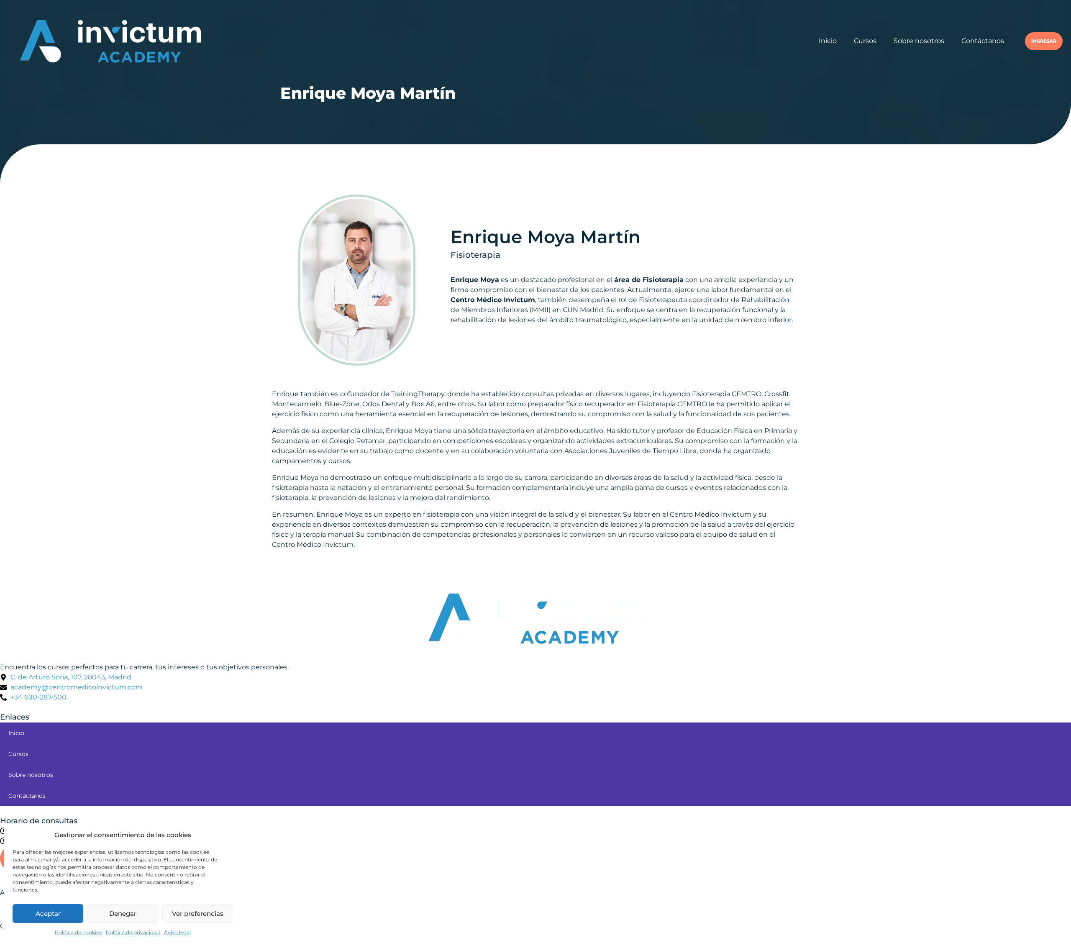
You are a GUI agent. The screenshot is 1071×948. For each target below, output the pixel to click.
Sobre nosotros (919, 41)
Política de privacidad (133, 932)
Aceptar (48, 913)
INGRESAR (1043, 41)
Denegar (122, 913)
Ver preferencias (197, 913)
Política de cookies (78, 932)
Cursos (865, 41)
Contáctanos (982, 41)
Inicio (828, 41)
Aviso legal (177, 932)
